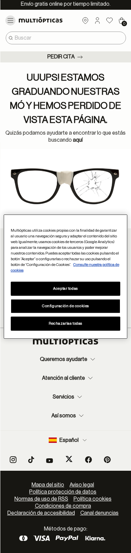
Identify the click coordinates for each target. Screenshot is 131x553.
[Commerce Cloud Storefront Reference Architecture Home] (46, 20)
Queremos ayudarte (63, 359)
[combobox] (66, 38)
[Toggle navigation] (10, 20)
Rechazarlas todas (65, 323)
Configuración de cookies (65, 306)
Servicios (63, 397)
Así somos (63, 415)
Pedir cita (61, 56)
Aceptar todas (65, 288)
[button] (97, 20)
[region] (65, 276)
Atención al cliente (63, 378)
